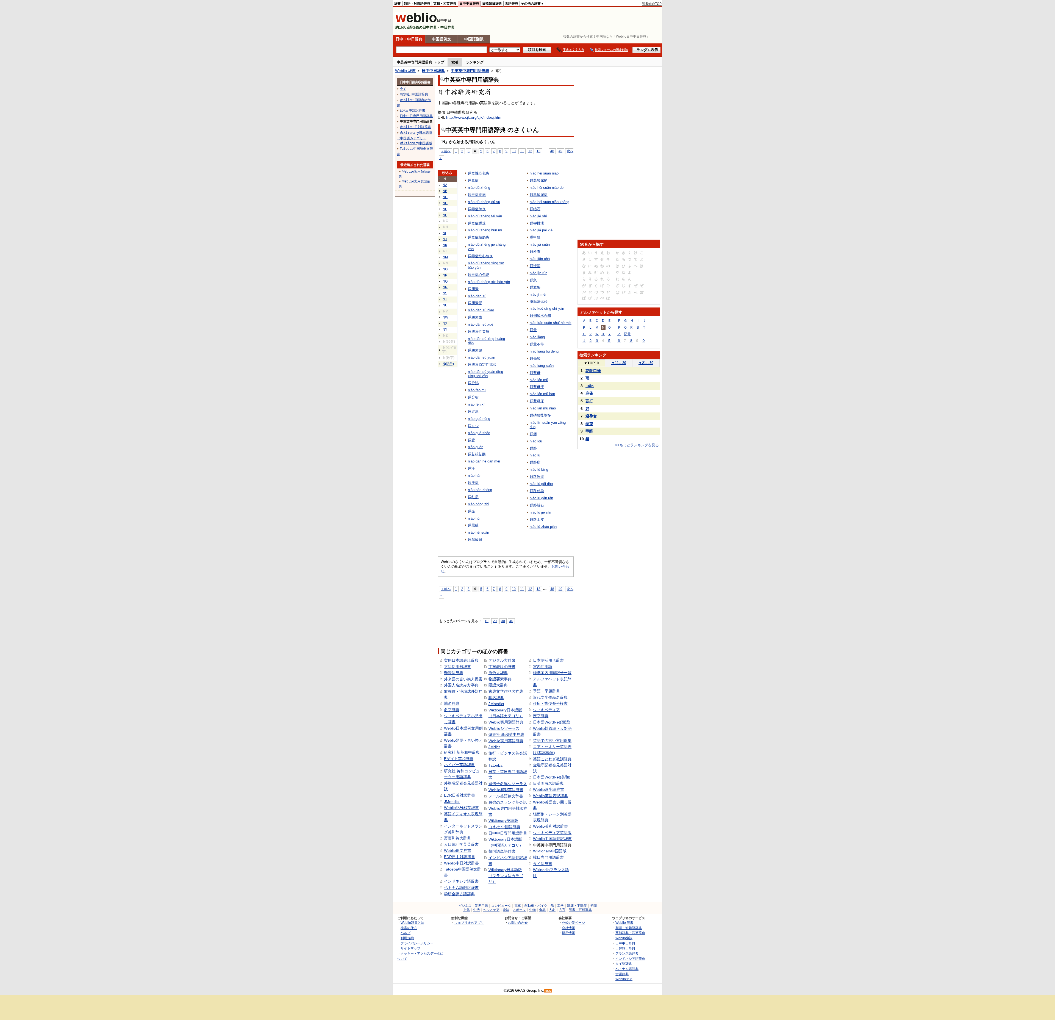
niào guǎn (475, 447)
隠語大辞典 (498, 685)
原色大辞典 (498, 672)
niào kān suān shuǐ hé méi (550, 323)
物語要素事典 (500, 679)
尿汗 (471, 468)
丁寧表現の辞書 (501, 666)
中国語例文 (441, 39)
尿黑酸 (473, 525)
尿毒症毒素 (477, 195)
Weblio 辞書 (405, 70)
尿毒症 (473, 180)
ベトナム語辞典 (626, 969)
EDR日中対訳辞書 (459, 857)
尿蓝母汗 (537, 387)
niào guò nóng (479, 419)
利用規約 (407, 938)
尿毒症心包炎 (478, 275)
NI (444, 233)
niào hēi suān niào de (546, 187)
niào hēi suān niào (544, 173)
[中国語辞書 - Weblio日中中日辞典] (416, 21)
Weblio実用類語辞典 (505, 722)
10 (514, 151)
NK (445, 245)
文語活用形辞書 (457, 666)
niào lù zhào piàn (543, 527)
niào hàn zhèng (480, 490)
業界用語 (481, 905)
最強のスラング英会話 (507, 802)
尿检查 (535, 252)
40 (511, 621)
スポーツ (519, 909)
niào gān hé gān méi (484, 461)
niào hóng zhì (478, 504)
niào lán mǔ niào (543, 408)
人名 (552, 909)
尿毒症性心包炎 (480, 256)
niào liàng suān (542, 366)
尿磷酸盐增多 (540, 415)
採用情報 (568, 933)
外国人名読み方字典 (461, 685)
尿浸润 (535, 266)
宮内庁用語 (542, 666)
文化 (466, 909)
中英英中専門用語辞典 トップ (420, 62)
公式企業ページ (573, 922)
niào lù (535, 455)
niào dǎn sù (477, 296)
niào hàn (474, 475)
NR (445, 287)
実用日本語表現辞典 (461, 660)
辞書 (397, 3)
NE (445, 209)
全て (403, 89)
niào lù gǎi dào (541, 484)
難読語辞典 (453, 672)
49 (560, 151)
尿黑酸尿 (475, 539)
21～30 (645, 363)
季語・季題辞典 (546, 691)
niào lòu (536, 441)
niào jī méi (538, 294)
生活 (476, 909)
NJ (445, 239)
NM (445, 257)
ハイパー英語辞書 (459, 765)
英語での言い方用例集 (552, 740)
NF (445, 215)
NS (445, 293)
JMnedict (452, 801)
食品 (542, 909)
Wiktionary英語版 (503, 820)
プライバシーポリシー (417, 943)
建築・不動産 (577, 905)
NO (445, 269)
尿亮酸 (535, 358)
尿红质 (473, 497)
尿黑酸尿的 (539, 180)
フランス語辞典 (626, 953)
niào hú (473, 518)
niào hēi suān (478, 532)
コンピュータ (501, 905)
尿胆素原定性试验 (482, 364)
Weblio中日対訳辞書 (461, 863)
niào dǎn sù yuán (481, 357)
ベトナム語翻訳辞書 (461, 887)
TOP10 (591, 363)
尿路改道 (537, 477)
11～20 (618, 363)
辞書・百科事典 (580, 909)
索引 (455, 62)
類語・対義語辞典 (417, 3)
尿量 (533, 330)
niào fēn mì (477, 390)
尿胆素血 (475, 317)
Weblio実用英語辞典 (505, 741)
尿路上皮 (537, 519)
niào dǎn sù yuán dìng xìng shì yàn (485, 374)
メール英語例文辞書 (505, 796)
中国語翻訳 (474, 39)
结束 (589, 424)
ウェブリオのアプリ (469, 922)
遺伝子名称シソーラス (507, 783)
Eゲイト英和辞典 (458, 758)
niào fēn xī (476, 404)
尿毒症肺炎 (477, 209)
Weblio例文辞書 (457, 850)
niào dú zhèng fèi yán (485, 216)
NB (445, 191)
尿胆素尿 (475, 303)
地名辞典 (451, 703)
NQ (445, 281)
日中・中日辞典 (409, 39)
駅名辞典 (496, 697)
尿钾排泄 (537, 223)
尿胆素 (473, 289)
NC (445, 197)
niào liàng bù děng (544, 351)
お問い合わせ (518, 922)
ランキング (475, 62)
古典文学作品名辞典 (505, 691)
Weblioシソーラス (504, 728)
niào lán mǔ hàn (542, 394)
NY (445, 329)
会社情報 (568, 928)
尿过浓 (473, 411)
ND (445, 203)
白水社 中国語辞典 (504, 827)
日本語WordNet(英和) (551, 777)
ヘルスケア (491, 909)
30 (503, 621)
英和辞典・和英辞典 (630, 933)
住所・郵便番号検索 (550, 703)
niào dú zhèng (479, 187)
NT (445, 299)
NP (445, 275)
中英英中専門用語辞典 (470, 70)
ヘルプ (405, 933)
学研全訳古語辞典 (459, 894)
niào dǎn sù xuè (480, 324)
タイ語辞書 (542, 863)
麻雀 (589, 393)
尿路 (533, 448)
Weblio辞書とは (412, 922)
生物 (532, 909)
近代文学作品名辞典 (550, 697)
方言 (562, 909)
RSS (548, 990)
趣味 (506, 909)
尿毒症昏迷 (477, 223)
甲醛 (589, 431)
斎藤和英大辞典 (457, 838)
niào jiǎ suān (540, 244)
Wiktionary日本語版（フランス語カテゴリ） (505, 875)
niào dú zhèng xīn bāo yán (489, 282)
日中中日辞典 (469, 3)
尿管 (471, 440)
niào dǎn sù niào (481, 310)
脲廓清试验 (539, 302)
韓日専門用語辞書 (548, 857)
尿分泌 (473, 383)
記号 (627, 334)
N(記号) (448, 364)
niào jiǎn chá (540, 259)
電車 (517, 905)
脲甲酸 (535, 237)
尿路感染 (537, 491)
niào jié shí (538, 216)
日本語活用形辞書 (548, 660)
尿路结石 (537, 505)
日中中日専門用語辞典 (507, 833)
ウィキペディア (546, 710)
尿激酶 (535, 287)
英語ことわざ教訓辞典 (552, 759)
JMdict (494, 747)
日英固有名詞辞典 (548, 783)
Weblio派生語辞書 (548, 789)
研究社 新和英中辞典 (506, 734)
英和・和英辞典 (444, 3)
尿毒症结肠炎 (478, 237)
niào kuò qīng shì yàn (547, 308)
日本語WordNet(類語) (551, 722)
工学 (560, 905)
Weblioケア (623, 979)
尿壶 (471, 511)
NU (445, 305)
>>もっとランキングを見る (637, 445)
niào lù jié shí (540, 512)
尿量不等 (537, 344)
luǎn (589, 386)
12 (530, 151)
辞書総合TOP (652, 4)
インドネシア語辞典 (630, 958)
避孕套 (591, 416)
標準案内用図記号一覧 (552, 672)
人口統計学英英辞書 (461, 844)
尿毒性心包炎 (478, 173)
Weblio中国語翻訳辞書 (552, 838)
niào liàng (537, 337)
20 (495, 621)
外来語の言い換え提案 (463, 679)
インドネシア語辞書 (461, 881)
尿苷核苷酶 (477, 454)
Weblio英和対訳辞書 (550, 826)
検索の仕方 (409, 928)
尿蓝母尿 (537, 401)
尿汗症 (473, 483)
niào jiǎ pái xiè (541, 230)
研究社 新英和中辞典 (462, 752)
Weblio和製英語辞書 (505, 790)
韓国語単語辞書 (501, 851)
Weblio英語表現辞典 (550, 796)
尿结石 (535, 209)
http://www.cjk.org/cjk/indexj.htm (473, 117)
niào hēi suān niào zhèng (549, 202)
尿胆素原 (475, 350)
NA (445, 185)
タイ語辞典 (623, 963)
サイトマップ (410, 948)
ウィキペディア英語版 (552, 832)
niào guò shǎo (479, 433)
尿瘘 (533, 434)
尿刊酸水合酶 (540, 316)
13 (538, 151)
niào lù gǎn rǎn (541, 498)
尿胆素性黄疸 (478, 331)
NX (445, 323)
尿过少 (473, 426)
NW (445, 317)
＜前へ (446, 151)
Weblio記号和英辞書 (461, 807)
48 (552, 151)
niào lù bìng (539, 469)
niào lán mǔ (539, 380)
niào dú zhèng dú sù (484, 202)
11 (522, 151)
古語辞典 (511, 3)
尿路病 (535, 462)
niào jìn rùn (538, 273)
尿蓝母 (535, 373)
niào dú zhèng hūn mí (485, 230)
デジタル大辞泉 (501, 660)
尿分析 (473, 397)
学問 (593, 905)
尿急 (533, 280)
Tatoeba (495, 765)
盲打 (589, 401)
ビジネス (464, 905)
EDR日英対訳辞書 (459, 795)
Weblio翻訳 (623, 938)
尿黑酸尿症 (539, 195)
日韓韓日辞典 (492, 3)
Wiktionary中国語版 (550, 851)
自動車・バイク (535, 905)
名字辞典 (451, 710)
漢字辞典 (540, 716)
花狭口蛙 (593, 370)
